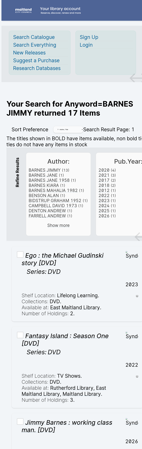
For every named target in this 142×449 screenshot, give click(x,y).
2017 (104, 180)
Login (86, 45)
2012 (104, 190)
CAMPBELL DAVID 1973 (53, 205)
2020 (103, 170)
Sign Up (89, 37)
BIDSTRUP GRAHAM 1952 (55, 200)
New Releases (29, 53)
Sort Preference (30, 129)
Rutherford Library (71, 388)
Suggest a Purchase (36, 60)
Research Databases (37, 68)
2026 (103, 215)
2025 (103, 210)
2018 (103, 185)
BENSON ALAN (44, 195)
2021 (104, 175)
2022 (104, 195)
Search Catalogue (34, 37)
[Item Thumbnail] (132, 256)
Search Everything (34, 45)
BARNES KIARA (44, 185)
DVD (54, 271)
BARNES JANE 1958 (49, 180)
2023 (103, 200)
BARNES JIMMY (45, 170)
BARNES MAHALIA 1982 (53, 190)
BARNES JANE (43, 175)
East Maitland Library (75, 307)
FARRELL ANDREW (47, 215)
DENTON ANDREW (47, 210)
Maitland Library (82, 394)
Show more (58, 225)
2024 (103, 205)
